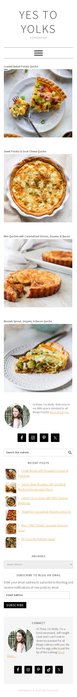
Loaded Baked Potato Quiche (21, 66)
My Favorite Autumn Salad (38, 539)
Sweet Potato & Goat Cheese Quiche (25, 151)
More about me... (60, 412)
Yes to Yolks (38, 21)
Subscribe (15, 605)
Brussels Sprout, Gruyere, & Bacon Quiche (28, 321)
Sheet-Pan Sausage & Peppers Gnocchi (46, 512)
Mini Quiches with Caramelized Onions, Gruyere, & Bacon (37, 236)
